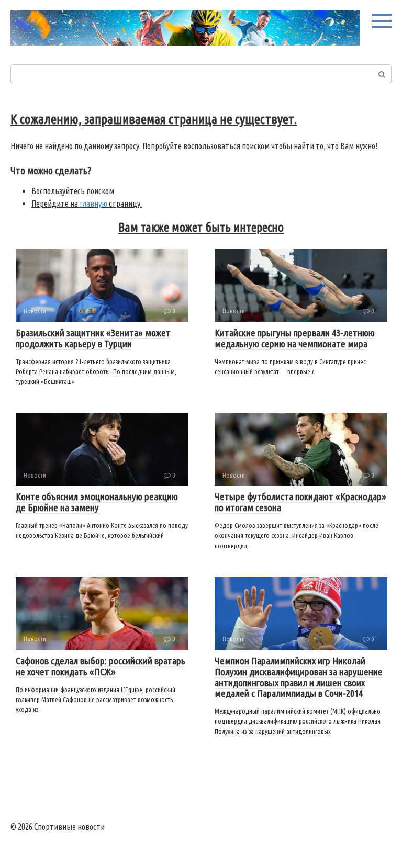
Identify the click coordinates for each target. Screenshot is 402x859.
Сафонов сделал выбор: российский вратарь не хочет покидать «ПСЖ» (100, 666)
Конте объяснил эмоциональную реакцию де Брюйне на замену (97, 502)
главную (93, 203)
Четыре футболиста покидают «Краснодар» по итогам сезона (300, 502)
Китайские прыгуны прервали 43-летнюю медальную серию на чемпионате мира (295, 338)
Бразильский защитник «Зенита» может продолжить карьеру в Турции (93, 338)
